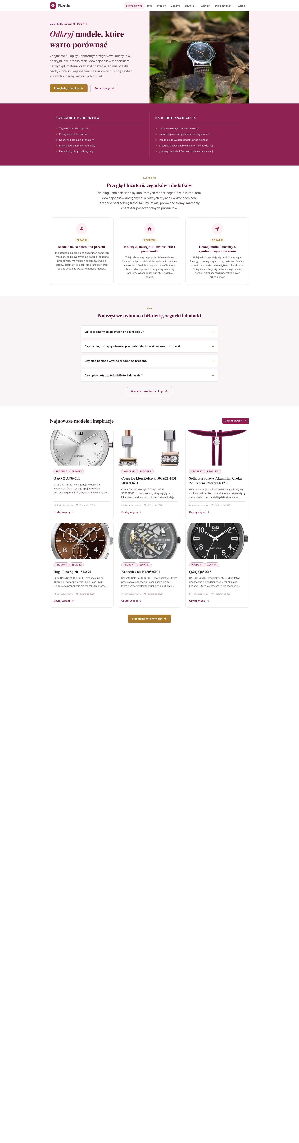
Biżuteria (189, 5)
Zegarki (175, 5)
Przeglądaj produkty (66, 88)
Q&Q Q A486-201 (66, 478)
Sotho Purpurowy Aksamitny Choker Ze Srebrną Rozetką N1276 (216, 481)
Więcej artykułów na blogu (147, 391)
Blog (149, 5)
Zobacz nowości (233, 420)
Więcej (205, 5)
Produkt (161, 5)
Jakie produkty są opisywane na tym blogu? (114, 331)
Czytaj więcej (61, 512)
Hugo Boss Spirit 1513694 (72, 571)
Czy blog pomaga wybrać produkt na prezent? (116, 361)
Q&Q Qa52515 (200, 571)
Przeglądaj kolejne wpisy (147, 618)
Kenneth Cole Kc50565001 (140, 571)
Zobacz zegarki (104, 88)
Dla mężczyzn (223, 5)
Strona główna (134, 5)
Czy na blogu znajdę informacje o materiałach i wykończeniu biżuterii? (132, 346)
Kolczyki (129, 471)
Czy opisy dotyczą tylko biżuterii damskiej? (114, 375)
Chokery (197, 471)
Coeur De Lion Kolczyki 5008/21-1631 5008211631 (148, 481)
